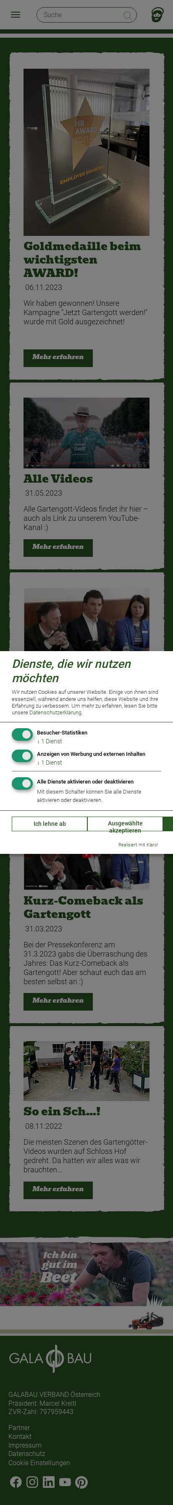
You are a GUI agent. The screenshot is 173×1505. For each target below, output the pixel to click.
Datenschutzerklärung (55, 712)
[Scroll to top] (153, 1485)
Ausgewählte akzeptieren (125, 825)
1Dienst (49, 741)
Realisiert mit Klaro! (138, 845)
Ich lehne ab (50, 823)
